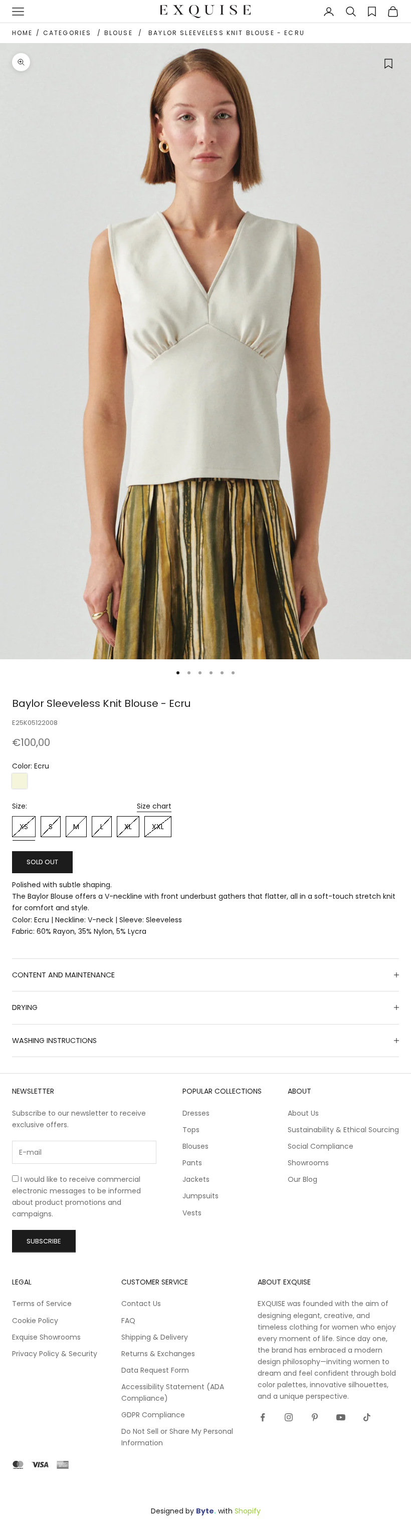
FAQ (128, 1321)
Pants (192, 1163)
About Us (303, 1113)
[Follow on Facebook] (263, 1417)
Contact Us (141, 1304)
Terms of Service (42, 1304)
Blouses (195, 1146)
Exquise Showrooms (46, 1337)
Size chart (154, 806)
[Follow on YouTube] (341, 1417)
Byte (205, 1511)
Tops (190, 1130)
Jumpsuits (200, 1196)
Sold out (42, 862)
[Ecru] (19, 781)
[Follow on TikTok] (367, 1417)
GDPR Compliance (153, 1415)
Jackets (196, 1179)
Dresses (196, 1113)
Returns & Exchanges (158, 1354)
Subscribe (44, 1241)
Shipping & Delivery (154, 1337)
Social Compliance (320, 1146)
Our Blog (302, 1179)
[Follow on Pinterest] (315, 1417)
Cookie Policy (35, 1321)
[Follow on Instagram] (289, 1417)
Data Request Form (155, 1370)
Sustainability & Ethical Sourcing (343, 1130)
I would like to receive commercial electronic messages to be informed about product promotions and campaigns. (76, 1196)
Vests (191, 1213)
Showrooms (308, 1163)
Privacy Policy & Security (54, 1354)
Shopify (248, 1511)
